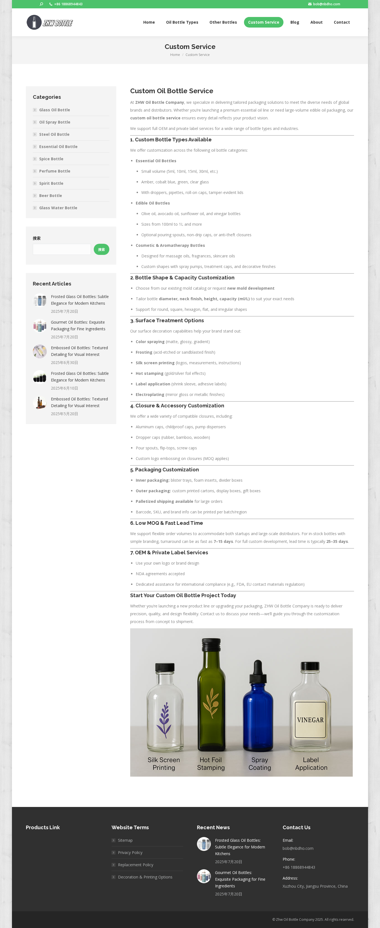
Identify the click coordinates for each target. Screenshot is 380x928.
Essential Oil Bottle (58, 146)
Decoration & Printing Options (145, 877)
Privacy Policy (130, 852)
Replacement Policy (135, 864)
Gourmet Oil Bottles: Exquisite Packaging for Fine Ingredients (78, 325)
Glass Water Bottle (58, 207)
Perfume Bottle (54, 171)
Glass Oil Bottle (54, 109)
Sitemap (125, 840)
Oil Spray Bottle (54, 122)
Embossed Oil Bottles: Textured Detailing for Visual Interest (79, 351)
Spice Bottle (51, 158)
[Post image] (40, 300)
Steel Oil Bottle (54, 134)
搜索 (37, 238)
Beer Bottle (50, 195)
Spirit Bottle (51, 183)
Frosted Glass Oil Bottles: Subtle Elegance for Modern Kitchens (80, 300)
